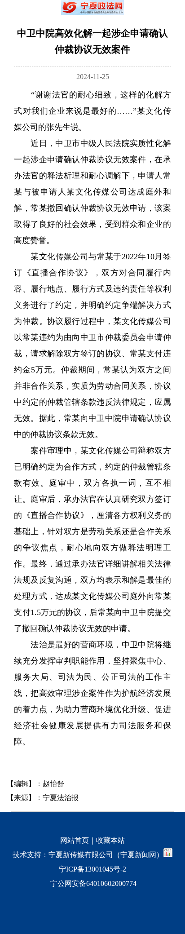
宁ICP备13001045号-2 (92, 869)
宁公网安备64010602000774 (92, 883)
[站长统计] (167, 855)
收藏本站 (110, 840)
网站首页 (74, 840)
